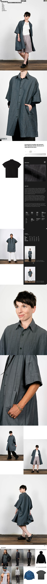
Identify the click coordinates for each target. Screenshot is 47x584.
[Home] (23, 1)
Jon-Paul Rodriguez (30, 543)
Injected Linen (27, 162)
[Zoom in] (23, 35)
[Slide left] (32, 263)
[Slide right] (33, 263)
